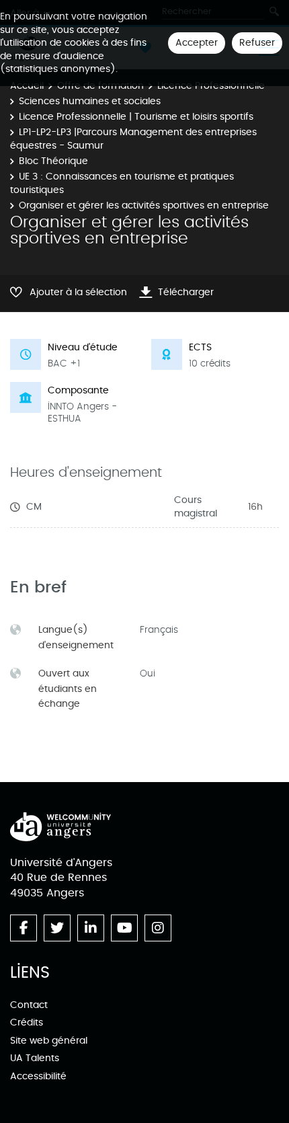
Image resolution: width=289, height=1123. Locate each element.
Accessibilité (38, 1076)
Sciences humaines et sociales (90, 101)
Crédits (26, 1022)
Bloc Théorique (53, 161)
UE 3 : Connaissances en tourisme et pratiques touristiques (122, 183)
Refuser (257, 43)
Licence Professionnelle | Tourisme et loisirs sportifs (136, 117)
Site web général (48, 1041)
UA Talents (34, 1058)
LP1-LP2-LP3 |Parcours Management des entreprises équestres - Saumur (133, 139)
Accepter (196, 43)
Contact (29, 1005)
